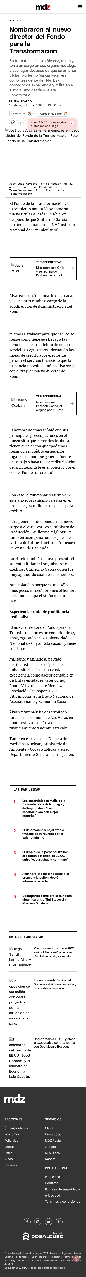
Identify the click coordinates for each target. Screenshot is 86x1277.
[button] (80, 6)
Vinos (8, 1159)
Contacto (51, 1183)
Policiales (11, 1140)
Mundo (9, 1147)
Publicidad (52, 1177)
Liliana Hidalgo (20, 101)
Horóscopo (53, 1134)
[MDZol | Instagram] (37, 1221)
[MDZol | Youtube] (48, 1221)
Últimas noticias (16, 1128)
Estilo (8, 1153)
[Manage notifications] (76, 1258)
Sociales (10, 1165)
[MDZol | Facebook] (27, 1221)
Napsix (50, 1159)
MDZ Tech (52, 1153)
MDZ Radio (53, 1140)
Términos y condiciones (62, 1201)
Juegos (50, 1147)
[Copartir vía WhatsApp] (13, 122)
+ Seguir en (19, 113)
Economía (11, 1134)
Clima (49, 1128)
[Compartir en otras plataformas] (22, 122)
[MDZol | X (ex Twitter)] (59, 1221)
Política (15, 20)
